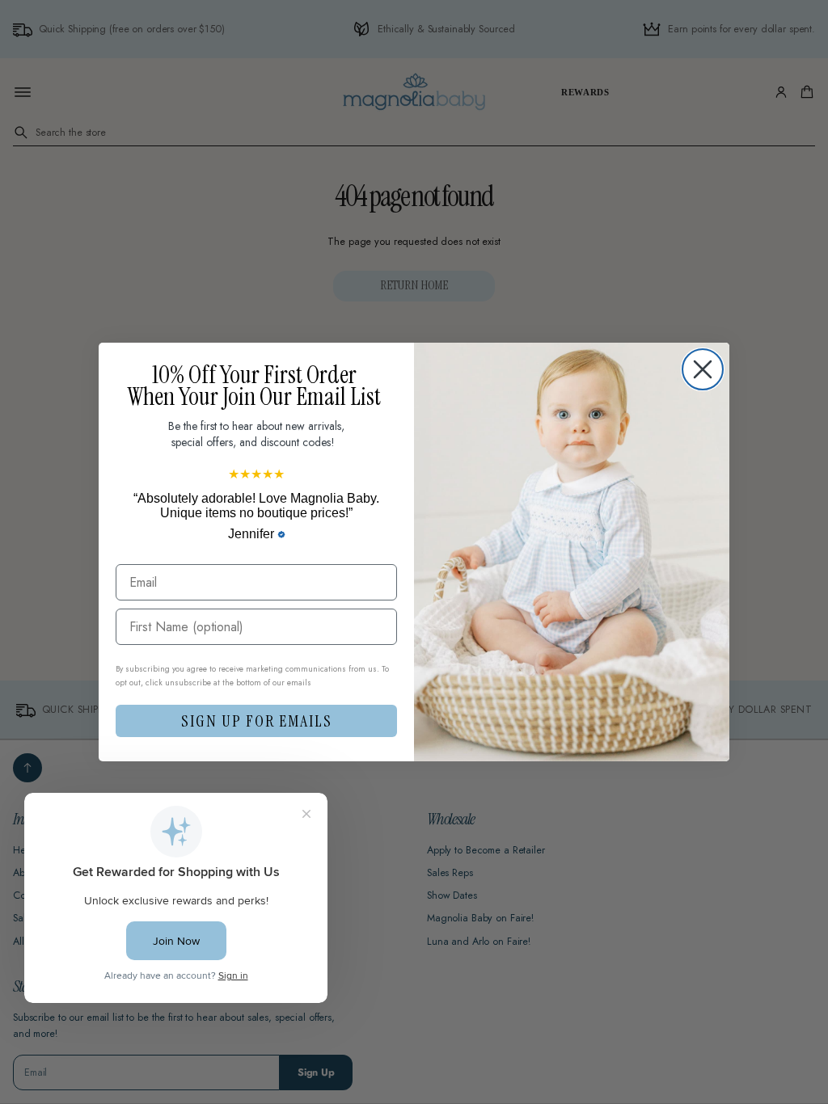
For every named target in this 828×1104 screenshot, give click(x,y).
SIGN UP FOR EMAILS (256, 720)
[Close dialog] (702, 369)
